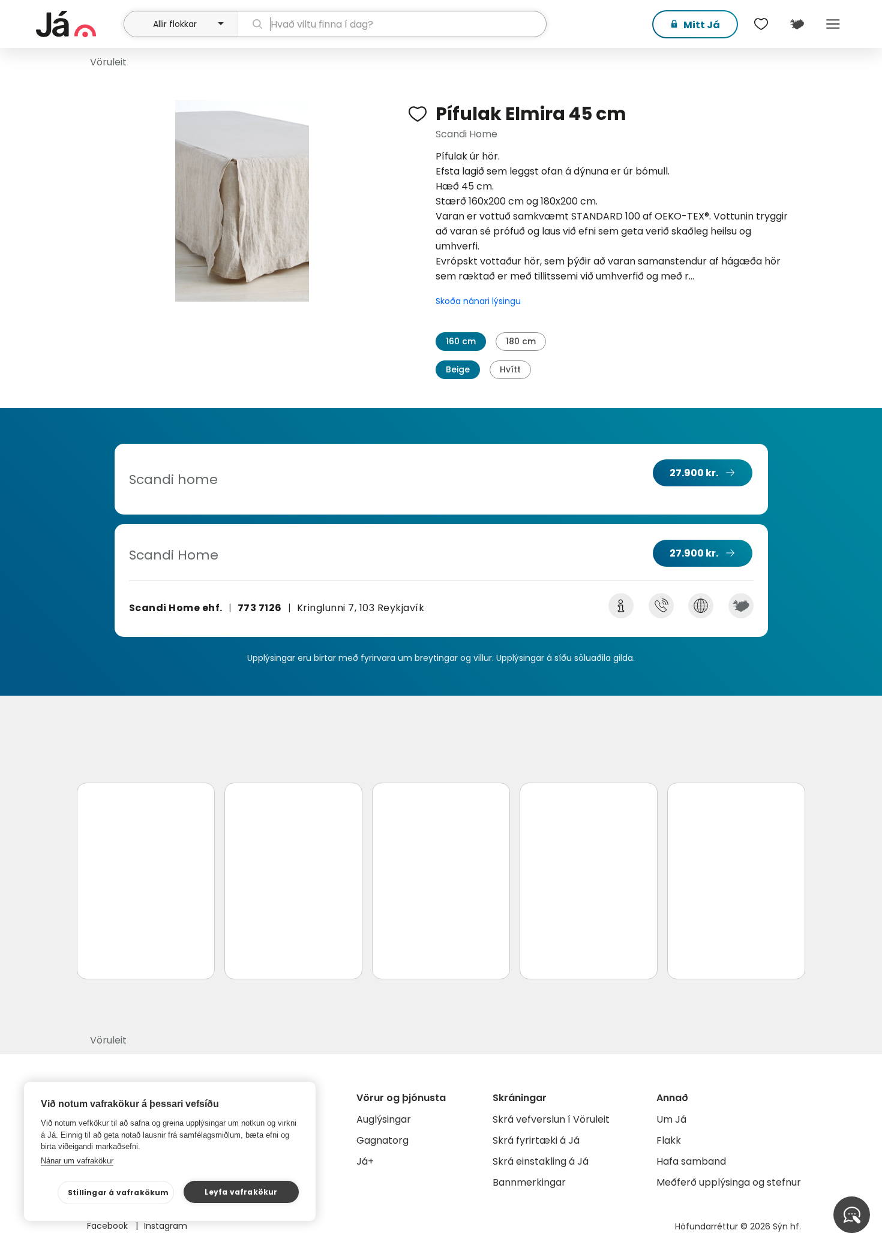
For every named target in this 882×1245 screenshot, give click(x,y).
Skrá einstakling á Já (541, 1161)
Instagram (165, 1226)
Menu (833, 24)
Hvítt (510, 369)
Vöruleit (108, 62)
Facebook (108, 1226)
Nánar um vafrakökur (77, 1160)
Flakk (668, 1140)
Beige (458, 369)
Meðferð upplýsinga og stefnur (728, 1182)
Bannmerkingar (529, 1182)
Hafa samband (691, 1161)
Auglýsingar (383, 1119)
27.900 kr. (694, 473)
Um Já (671, 1119)
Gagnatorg (382, 1140)
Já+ (365, 1161)
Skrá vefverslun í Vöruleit (551, 1119)
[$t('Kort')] (797, 24)
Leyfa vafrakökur (241, 1192)
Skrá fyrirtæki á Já (536, 1140)
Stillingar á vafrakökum (118, 1192)
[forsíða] (78, 24)
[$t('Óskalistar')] (761, 24)
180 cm (521, 341)
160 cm (461, 341)
